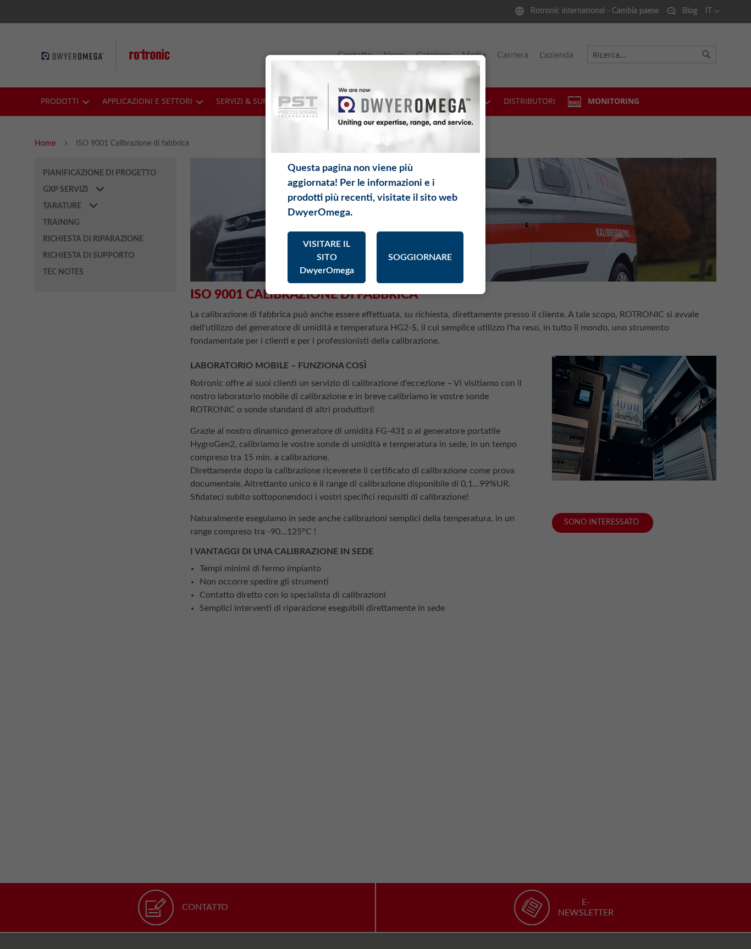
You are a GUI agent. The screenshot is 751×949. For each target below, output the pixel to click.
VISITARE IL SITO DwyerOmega (327, 257)
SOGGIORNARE (420, 257)
